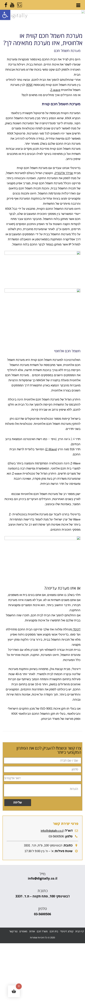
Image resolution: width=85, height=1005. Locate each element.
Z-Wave (51, 449)
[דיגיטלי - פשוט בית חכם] (14, 17)
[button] (5, 15)
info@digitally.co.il (52, 830)
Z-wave (55, 90)
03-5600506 (42, 914)
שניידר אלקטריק (64, 173)
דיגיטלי (76, 629)
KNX (30, 85)
